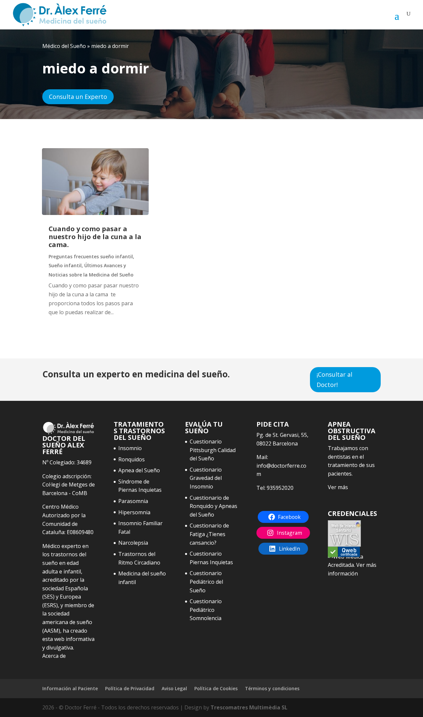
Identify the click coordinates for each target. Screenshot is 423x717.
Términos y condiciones (272, 688)
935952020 (280, 487)
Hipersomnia (134, 512)
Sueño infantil (65, 265)
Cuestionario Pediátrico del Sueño (206, 581)
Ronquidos (131, 459)
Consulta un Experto (78, 97)
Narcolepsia (133, 542)
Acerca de (54, 655)
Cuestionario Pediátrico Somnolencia (206, 610)
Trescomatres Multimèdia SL (249, 707)
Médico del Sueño (64, 46)
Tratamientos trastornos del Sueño (139, 431)
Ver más (338, 487)
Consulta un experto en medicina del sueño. (136, 374)
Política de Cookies (216, 688)
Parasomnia (133, 501)
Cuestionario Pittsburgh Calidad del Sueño (213, 450)
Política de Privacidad (129, 688)
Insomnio (130, 448)
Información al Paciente (70, 688)
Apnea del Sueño (139, 470)
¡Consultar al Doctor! (334, 379)
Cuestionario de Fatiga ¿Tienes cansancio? (209, 534)
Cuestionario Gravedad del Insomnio (206, 478)
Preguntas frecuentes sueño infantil (91, 256)
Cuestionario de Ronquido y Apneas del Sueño (213, 506)
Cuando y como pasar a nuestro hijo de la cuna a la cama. (95, 236)
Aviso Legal (174, 688)
